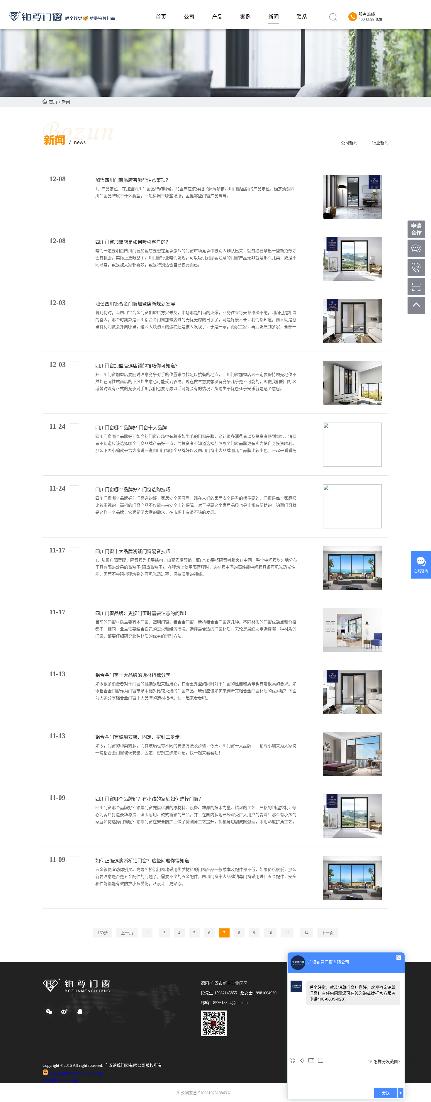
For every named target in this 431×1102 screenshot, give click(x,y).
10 (270, 933)
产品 (217, 17)
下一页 (327, 933)
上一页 (127, 933)
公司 (189, 17)
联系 (301, 17)
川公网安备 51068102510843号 (75, 1074)
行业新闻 (380, 143)
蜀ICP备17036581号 (60, 1081)
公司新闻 (349, 143)
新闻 (273, 17)
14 (306, 933)
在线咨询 (421, 571)
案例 (245, 17)
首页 (161, 17)
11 (287, 933)
